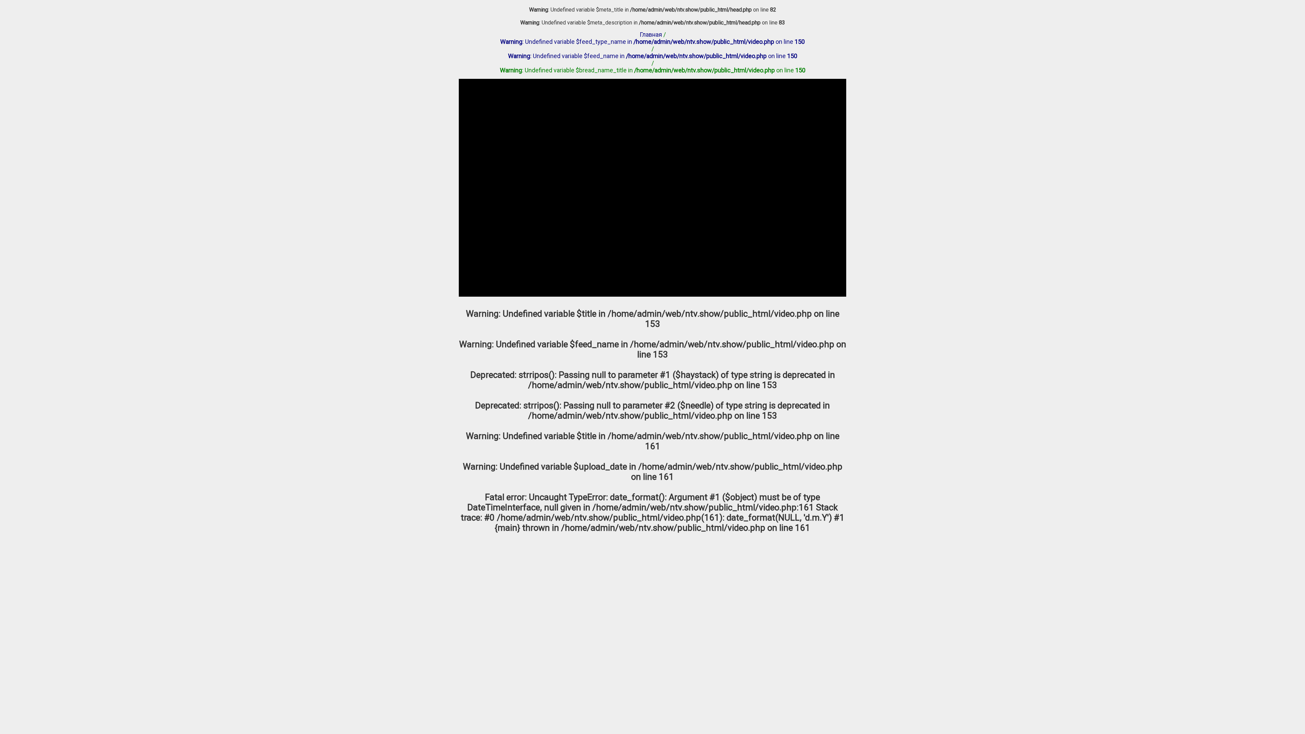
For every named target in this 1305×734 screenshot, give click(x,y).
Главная (651, 34)
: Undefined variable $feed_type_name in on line (652, 41)
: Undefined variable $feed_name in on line (652, 55)
